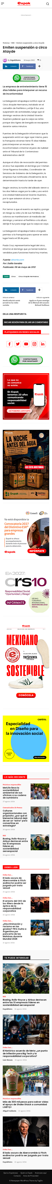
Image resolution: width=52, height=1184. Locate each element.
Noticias (6, 43)
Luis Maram (8, 1060)
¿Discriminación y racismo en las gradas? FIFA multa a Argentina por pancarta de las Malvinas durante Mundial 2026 (14, 931)
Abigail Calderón (9, 1111)
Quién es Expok (26, 1173)
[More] (39, 66)
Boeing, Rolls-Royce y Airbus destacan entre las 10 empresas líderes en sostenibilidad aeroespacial (15, 845)
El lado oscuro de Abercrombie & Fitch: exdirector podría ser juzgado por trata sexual (14, 883)
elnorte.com (17, 259)
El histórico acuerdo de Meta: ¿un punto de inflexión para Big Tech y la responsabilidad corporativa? (25, 1053)
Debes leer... (8, 875)
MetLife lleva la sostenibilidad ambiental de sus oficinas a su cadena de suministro (14, 792)
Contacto (17, 1176)
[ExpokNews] (5, 60)
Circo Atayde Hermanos (28, 276)
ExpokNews (15, 60)
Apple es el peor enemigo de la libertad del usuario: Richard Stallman (38, 302)
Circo (13, 276)
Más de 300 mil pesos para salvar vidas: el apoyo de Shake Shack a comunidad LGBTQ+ (26, 1104)
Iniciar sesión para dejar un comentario (26, 322)
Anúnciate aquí (40, 1173)
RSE (13, 43)
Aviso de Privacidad (30, 1176)
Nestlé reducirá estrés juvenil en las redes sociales (11, 302)
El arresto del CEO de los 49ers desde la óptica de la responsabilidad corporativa (14, 906)
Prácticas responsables (12, 784)
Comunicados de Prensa (12, 807)
